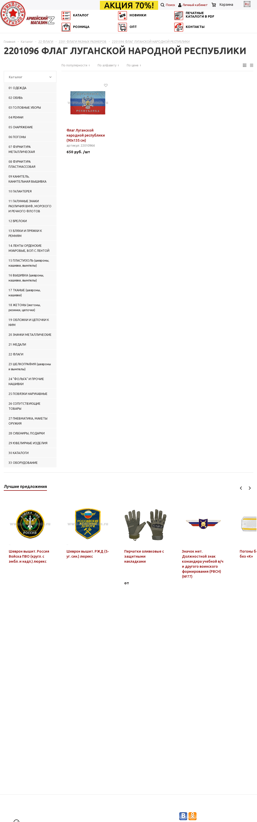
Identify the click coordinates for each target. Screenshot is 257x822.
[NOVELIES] (124, 36)
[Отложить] (105, 85)
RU (247, 4)
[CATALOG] (65, 36)
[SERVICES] (182, 36)
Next (249, 488)
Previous (241, 488)
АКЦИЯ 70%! (129, 5)
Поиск (170, 5)
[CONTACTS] (182, 44)
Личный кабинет (195, 5)
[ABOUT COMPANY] (65, 44)
